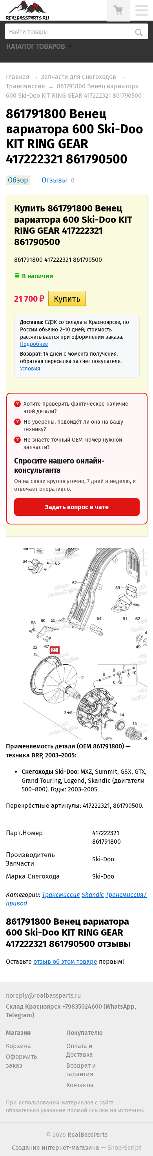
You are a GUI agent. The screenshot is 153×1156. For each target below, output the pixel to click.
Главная (17, 77)
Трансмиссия (25, 86)
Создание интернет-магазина (55, 1147)
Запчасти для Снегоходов (78, 77)
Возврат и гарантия (81, 1070)
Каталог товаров (36, 47)
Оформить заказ (21, 1061)
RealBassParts (87, 1134)
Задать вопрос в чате (77, 507)
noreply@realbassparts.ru (43, 995)
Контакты (79, 1085)
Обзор (18, 180)
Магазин (18, 1032)
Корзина (18, 1046)
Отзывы (54, 180)
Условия (30, 368)
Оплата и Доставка (79, 1050)
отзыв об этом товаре (65, 961)
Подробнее (34, 344)
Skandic (93, 894)
